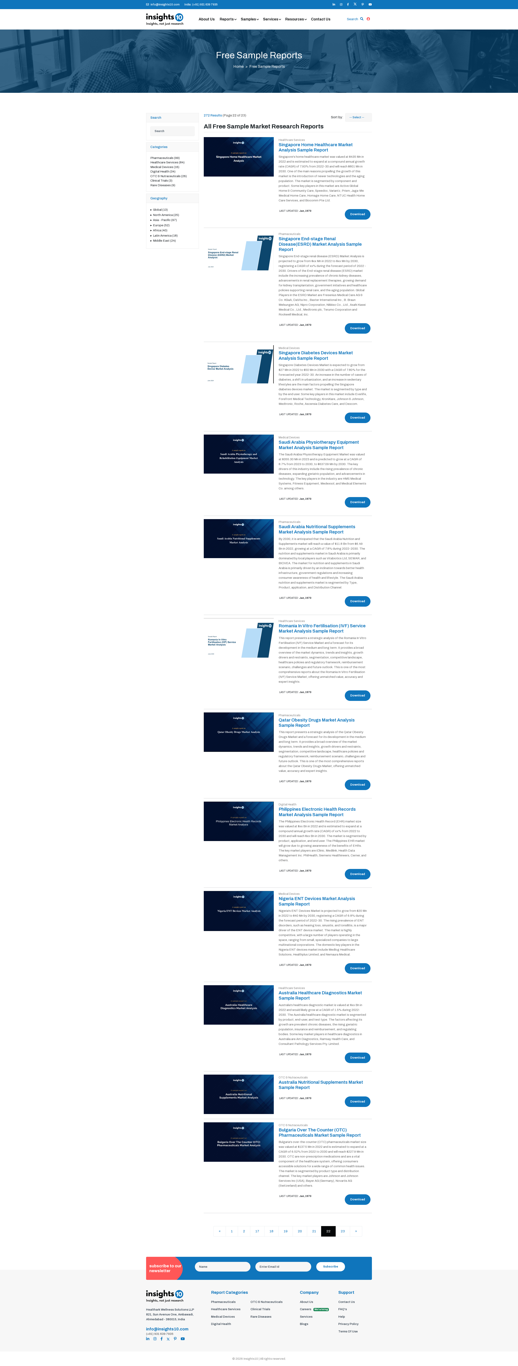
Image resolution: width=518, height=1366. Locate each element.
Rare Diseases (162, 185)
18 (271, 1231)
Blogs (304, 1324)
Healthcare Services (167, 162)
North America (166, 215)
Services (270, 19)
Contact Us (320, 19)
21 (314, 1231)
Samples (248, 19)
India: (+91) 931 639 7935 (201, 4)
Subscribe (330, 1266)
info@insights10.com (165, 4)
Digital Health (162, 171)
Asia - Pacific (165, 220)
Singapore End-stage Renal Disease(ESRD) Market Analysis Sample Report (320, 244)
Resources (294, 19)
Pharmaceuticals (165, 158)
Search (352, 19)
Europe (161, 225)
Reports (227, 19)
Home (238, 67)
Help (341, 1316)
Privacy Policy (348, 1324)
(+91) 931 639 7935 (159, 1333)
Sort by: (337, 117)
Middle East (164, 240)
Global (160, 209)
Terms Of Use (348, 1331)
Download (357, 214)
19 (286, 1231)
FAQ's (342, 1309)
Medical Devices (164, 167)
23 (343, 1231)
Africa (160, 230)
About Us (207, 19)
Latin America (165, 235)
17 (257, 1231)
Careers (314, 1309)
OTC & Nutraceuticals (168, 176)
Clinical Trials (161, 180)
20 (300, 1231)
